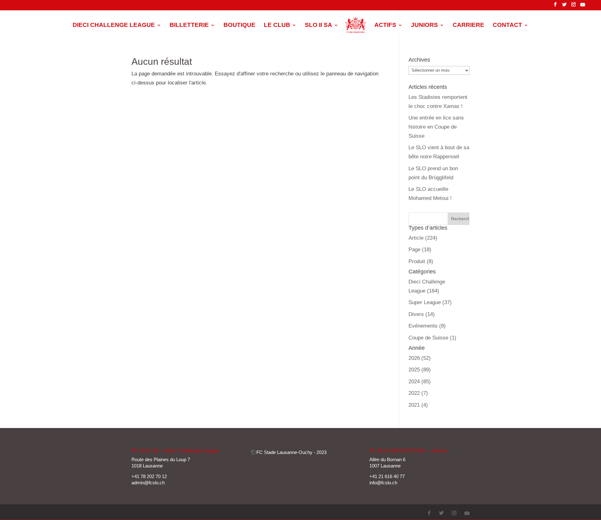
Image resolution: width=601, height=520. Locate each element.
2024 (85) (419, 382)
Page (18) (419, 249)
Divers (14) (421, 314)
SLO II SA (318, 25)
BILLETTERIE (189, 25)
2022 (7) (418, 393)
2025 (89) (419, 370)
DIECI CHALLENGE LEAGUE (114, 25)
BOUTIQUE (239, 25)
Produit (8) (420, 261)
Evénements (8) (427, 326)
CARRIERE (468, 25)
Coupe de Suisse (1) (432, 338)
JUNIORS (424, 25)
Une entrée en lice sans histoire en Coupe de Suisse (436, 127)
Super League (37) (430, 302)
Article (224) (422, 238)
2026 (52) (419, 358)
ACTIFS (385, 25)
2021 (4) (418, 405)
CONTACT (507, 25)
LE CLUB (277, 25)
